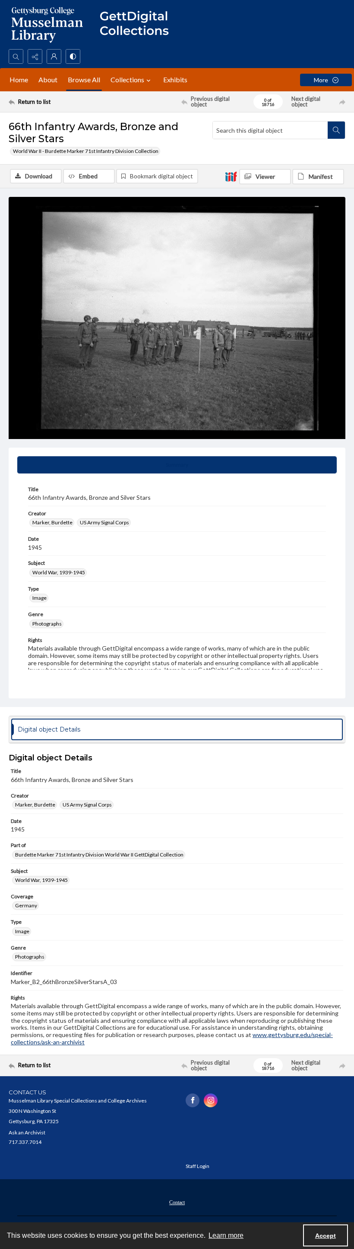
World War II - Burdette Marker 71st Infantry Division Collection (85, 151)
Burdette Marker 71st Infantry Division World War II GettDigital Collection (99, 854)
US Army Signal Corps (104, 522)
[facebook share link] (192, 1100)
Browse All (84, 79)
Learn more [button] (226, 1235)
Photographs (47, 623)
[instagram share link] (211, 1100)
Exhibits (175, 79)
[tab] (177, 465)
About (47, 79)
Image (39, 598)
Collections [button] (127, 79)
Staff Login (197, 1166)
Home (18, 79)
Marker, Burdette (52, 522)
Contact (177, 1202)
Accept (325, 1235)
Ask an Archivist (27, 1132)
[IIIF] (231, 176)
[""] (138, 24)
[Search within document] (336, 130)
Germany (26, 905)
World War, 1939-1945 (58, 572)
